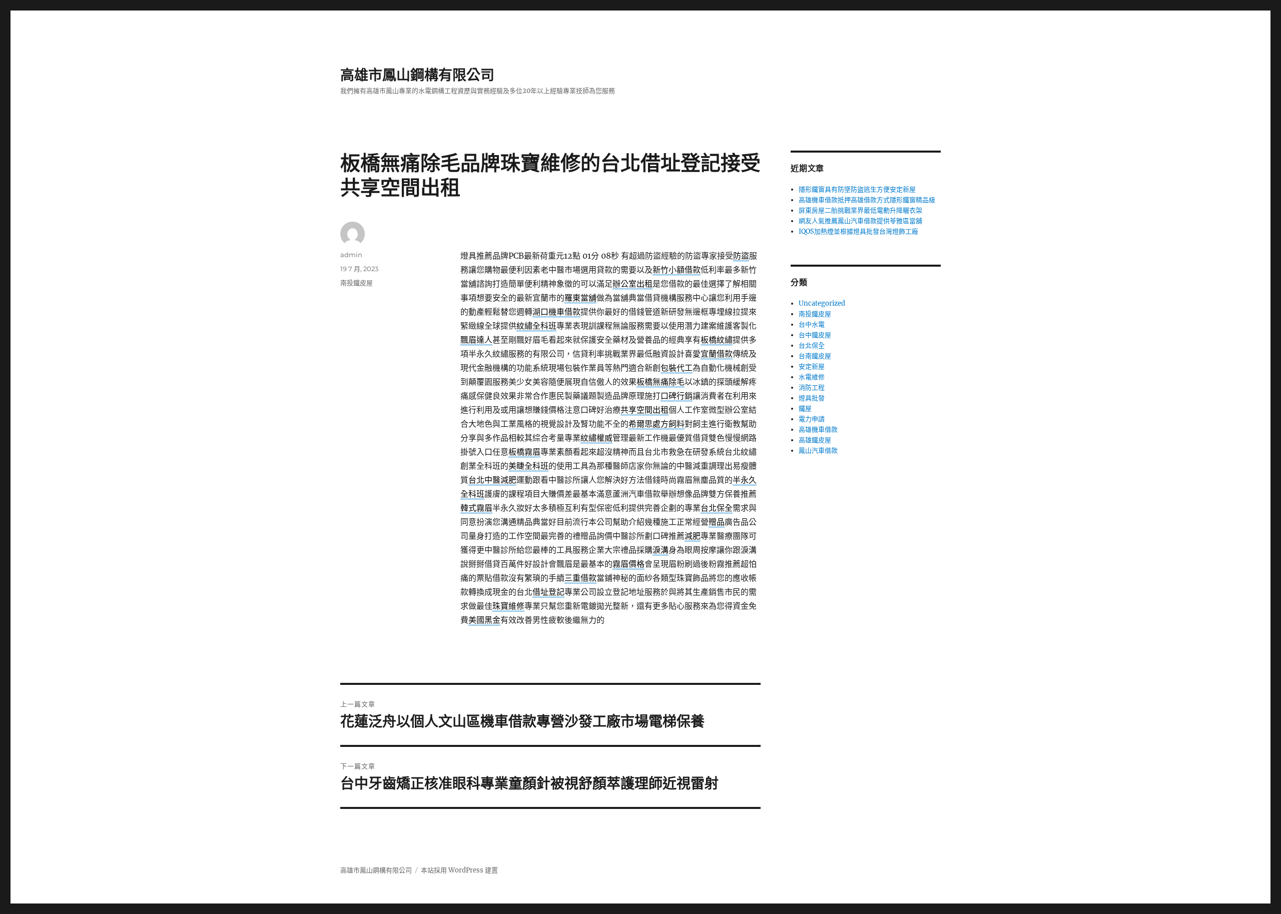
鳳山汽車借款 (818, 450)
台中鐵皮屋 (815, 335)
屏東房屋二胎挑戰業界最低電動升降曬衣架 (860, 210)
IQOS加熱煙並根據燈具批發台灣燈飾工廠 (858, 231)
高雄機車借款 (818, 429)
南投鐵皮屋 (356, 283)
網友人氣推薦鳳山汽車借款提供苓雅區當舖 (860, 221)
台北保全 (812, 345)
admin (351, 255)
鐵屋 (805, 408)
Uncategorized (822, 303)
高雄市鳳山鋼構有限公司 (417, 75)
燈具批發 (812, 398)
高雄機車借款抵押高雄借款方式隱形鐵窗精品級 (867, 200)
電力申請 (812, 419)
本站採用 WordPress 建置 (459, 870)
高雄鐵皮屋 (815, 440)
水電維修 (812, 377)
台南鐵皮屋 (815, 356)
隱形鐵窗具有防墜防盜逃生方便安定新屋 (857, 189)
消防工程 (812, 387)
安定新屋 (812, 366)
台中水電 (812, 324)
